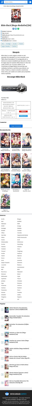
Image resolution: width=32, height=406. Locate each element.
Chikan (2, 232)
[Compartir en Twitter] (16, 29)
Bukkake (19, 228)
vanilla (19, 294)
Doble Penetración (22, 237)
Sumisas (3, 287)
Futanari (21, 43)
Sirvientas (3, 285)
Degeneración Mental (22, 235)
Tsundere (19, 292)
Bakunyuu (3, 223)
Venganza (3, 297)
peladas (3, 281)
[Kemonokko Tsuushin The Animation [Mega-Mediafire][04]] (7, 320)
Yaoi (2, 299)
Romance (19, 283)
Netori (18, 274)
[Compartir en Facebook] (14, 29)
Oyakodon (3, 278)
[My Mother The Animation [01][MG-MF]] (7, 329)
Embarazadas (4, 242)
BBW (18, 223)
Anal (3, 43)
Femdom (3, 249)
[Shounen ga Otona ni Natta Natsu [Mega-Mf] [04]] (7, 369)
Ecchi (18, 239)
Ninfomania (4, 276)
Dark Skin (3, 235)
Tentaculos (4, 290)
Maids (2, 267)
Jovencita (19, 260)
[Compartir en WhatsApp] (18, 29)
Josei (2, 260)
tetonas (3, 292)
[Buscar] (25, 2)
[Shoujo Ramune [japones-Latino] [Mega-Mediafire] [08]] (7, 377)
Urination (3, 294)
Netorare (3, 274)
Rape (2, 283)
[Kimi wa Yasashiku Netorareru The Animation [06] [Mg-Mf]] (7, 385)
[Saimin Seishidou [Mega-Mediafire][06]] (7, 353)
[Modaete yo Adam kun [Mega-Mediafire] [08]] (7, 337)
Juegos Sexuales (6, 46)
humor (3, 258)
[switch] (29, 2)
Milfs (18, 269)
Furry (18, 249)
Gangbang (19, 251)
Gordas (3, 253)
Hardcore (19, 253)
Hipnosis (19, 255)
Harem (3, 255)
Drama (3, 239)
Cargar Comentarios (16, 126)
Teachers (14, 46)
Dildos (3, 237)
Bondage (8, 43)
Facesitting (20, 244)
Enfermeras (20, 242)
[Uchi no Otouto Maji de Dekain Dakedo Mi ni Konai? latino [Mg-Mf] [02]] (7, 361)
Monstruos (4, 271)
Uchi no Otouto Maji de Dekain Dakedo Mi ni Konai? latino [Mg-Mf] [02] (19, 358)
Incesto (19, 258)
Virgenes (19, 297)
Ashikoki (19, 221)
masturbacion (20, 267)
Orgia (18, 276)
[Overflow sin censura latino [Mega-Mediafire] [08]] (7, 345)
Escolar (15, 43)
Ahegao (19, 219)
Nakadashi (19, 271)
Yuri (18, 299)
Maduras (19, 265)
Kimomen (19, 262)
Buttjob (3, 230)
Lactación (3, 265)
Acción (2, 219)
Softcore (19, 285)
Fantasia (3, 246)
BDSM (2, 226)
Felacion (19, 246)
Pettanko (19, 281)
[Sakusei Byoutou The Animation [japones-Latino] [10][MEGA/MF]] (7, 312)
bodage (19, 226)
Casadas (19, 230)
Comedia (19, 232)
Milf (2, 269)
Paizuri (19, 278)
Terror (18, 290)
